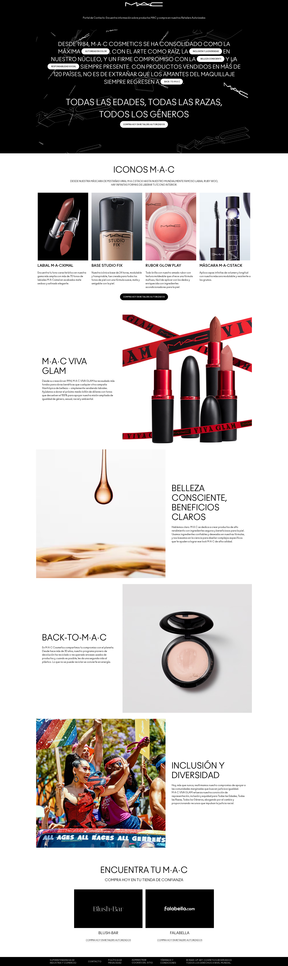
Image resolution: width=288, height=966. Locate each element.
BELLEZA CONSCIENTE (211, 59)
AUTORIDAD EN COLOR (96, 51)
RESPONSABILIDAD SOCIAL (63, 66)
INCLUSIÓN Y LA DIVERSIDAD (206, 51)
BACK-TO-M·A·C (172, 82)
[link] (144, 124)
